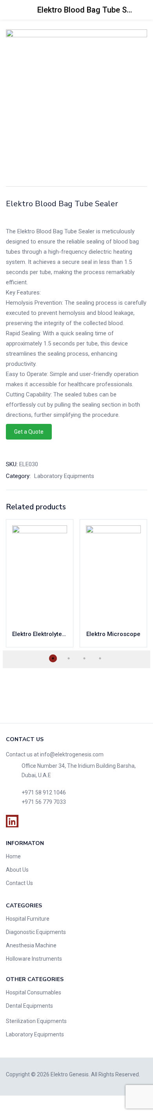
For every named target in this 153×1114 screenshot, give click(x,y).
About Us (17, 870)
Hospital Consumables (33, 992)
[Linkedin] (12, 821)
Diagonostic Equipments (36, 932)
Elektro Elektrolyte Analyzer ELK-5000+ (39, 634)
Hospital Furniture (27, 919)
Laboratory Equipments (64, 476)
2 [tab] (69, 658)
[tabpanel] (39, 583)
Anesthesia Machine (31, 945)
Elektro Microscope (113, 634)
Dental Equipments (29, 1006)
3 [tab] (84, 658)
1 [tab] (53, 658)
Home (13, 856)
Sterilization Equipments (36, 1021)
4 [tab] (100, 658)
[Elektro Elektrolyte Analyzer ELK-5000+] (39, 574)
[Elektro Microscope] (113, 574)
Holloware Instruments (34, 959)
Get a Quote (29, 432)
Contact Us (19, 883)
